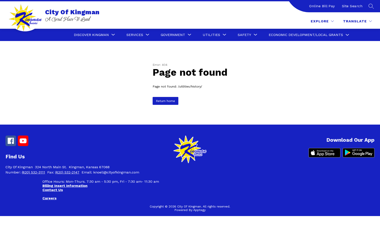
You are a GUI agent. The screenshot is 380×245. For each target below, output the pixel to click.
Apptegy (199, 210)
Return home (165, 101)
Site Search (352, 6)
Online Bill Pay (322, 6)
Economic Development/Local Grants (306, 35)
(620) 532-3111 (33, 172)
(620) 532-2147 (67, 172)
